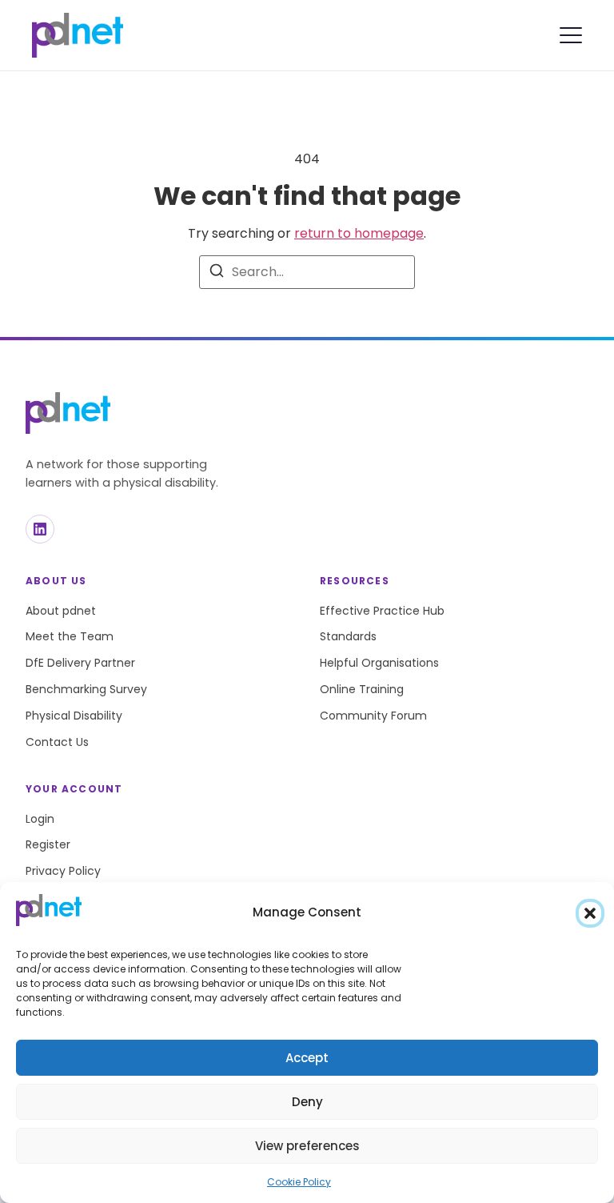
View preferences (307, 1145)
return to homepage (359, 233)
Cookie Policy (299, 1182)
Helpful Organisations (379, 663)
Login (40, 819)
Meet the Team (70, 636)
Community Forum (373, 716)
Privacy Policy (63, 871)
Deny (307, 1101)
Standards (348, 636)
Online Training (362, 689)
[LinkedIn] (40, 529)
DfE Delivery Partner (80, 663)
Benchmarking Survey (86, 689)
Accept (307, 1057)
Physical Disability (74, 716)
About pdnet (61, 611)
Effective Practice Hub (382, 611)
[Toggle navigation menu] (571, 35)
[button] (590, 913)
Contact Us (57, 742)
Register (48, 844)
